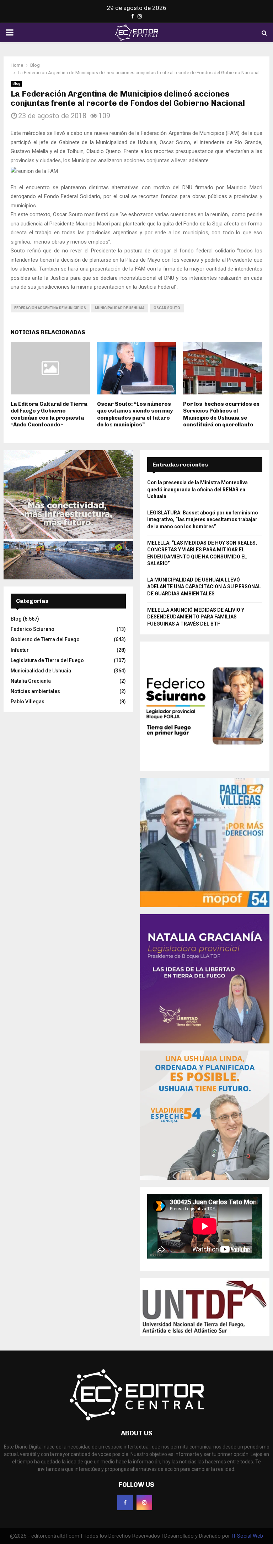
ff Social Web (247, 1536)
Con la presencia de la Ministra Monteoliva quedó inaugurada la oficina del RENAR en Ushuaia (197, 489)
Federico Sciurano (32, 629)
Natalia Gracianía (31, 681)
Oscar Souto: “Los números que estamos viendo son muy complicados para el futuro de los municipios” (135, 414)
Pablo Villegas (27, 701)
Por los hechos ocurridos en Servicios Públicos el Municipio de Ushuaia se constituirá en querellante (221, 414)
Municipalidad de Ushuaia (120, 308)
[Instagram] (144, 1502)
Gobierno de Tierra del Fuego (45, 639)
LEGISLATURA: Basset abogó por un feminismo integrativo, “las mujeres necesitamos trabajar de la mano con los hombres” (202, 519)
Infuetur (20, 650)
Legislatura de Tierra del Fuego (47, 660)
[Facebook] (125, 1502)
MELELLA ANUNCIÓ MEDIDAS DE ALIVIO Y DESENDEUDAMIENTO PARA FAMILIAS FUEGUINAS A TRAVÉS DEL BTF (195, 617)
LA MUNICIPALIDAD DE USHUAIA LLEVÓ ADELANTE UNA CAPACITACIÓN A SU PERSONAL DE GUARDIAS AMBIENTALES (204, 586)
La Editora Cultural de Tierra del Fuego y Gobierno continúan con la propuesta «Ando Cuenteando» (49, 414)
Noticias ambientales (35, 691)
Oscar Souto (167, 308)
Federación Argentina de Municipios (50, 308)
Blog (16, 84)
